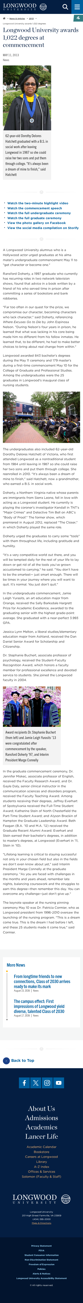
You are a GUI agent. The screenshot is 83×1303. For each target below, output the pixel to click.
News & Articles (17, 18)
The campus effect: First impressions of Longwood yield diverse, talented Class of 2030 (39, 1006)
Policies (41, 1269)
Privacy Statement (41, 1245)
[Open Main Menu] (77, 7)
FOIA (41, 1250)
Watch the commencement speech (34, 208)
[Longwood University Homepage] (25, 7)
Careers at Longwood (41, 1157)
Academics (41, 1127)
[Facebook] (24, 1082)
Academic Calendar (41, 1147)
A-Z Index (41, 1167)
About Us (41, 1108)
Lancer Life (41, 1136)
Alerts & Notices (41, 1273)
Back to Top (22, 1060)
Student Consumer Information (42, 1255)
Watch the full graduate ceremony (34, 218)
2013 (31, 18)
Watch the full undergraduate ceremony (39, 213)
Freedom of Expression (41, 1264)
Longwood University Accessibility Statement (41, 1278)
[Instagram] (47, 1082)
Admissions (41, 1118)
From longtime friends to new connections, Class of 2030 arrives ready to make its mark (42, 981)
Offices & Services (41, 1171)
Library (41, 1162)
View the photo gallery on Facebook (36, 223)
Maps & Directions (41, 1223)
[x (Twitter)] (35, 1082)
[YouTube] (58, 1082)
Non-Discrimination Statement (41, 1259)
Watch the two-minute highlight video (37, 203)
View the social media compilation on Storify (43, 228)
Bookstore (41, 1152)
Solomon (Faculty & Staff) (41, 1176)
